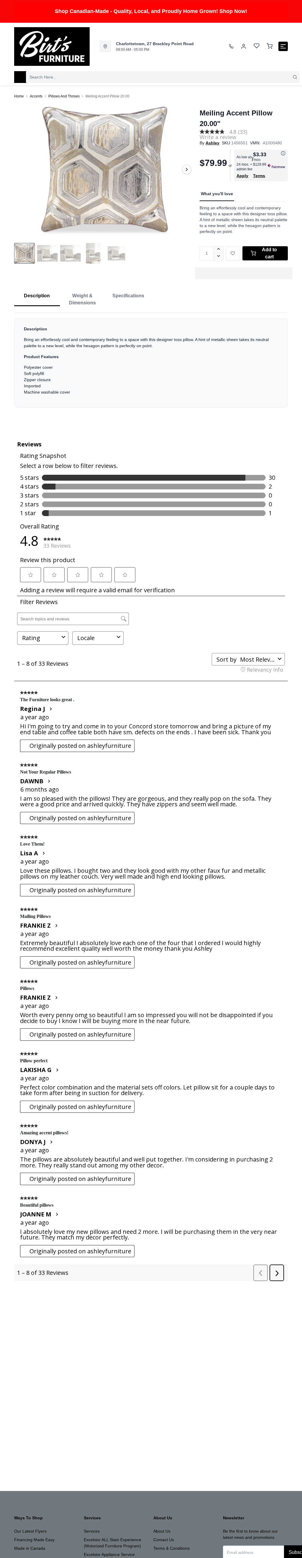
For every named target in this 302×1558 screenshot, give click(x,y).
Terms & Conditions (171, 1548)
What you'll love (217, 193)
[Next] (186, 169)
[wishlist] (257, 46)
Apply (242, 175)
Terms (259, 175)
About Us (161, 1531)
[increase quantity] (219, 249)
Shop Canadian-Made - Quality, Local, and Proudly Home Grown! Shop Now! (151, 11)
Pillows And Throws (64, 96)
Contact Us (163, 1539)
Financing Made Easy (34, 1539)
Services (92, 1531)
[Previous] (22, 169)
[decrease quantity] (219, 256)
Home (19, 96)
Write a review (218, 137)
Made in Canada (29, 1548)
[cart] (270, 46)
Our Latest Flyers (30, 1531)
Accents (36, 96)
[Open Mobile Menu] (283, 46)
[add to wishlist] (233, 253)
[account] (244, 46)
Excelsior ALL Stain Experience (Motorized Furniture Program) (112, 1542)
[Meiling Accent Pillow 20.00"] (104, 169)
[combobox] (163, 77)
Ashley (212, 143)
